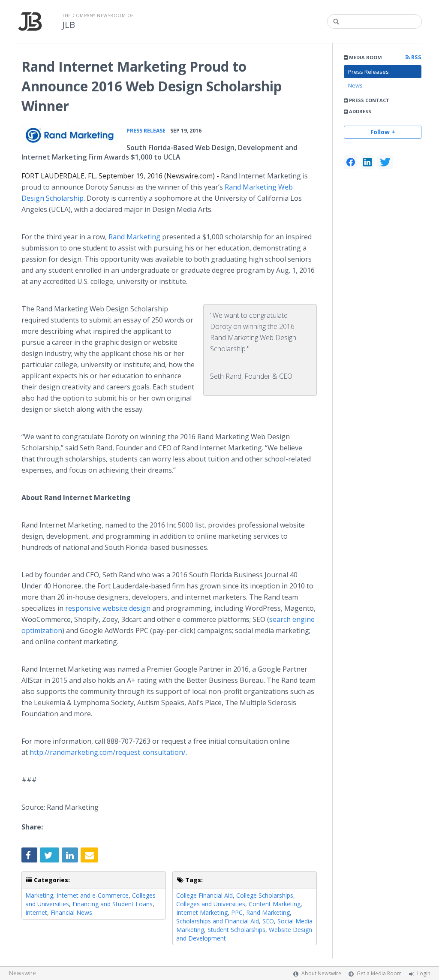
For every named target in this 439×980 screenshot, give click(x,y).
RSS (415, 57)
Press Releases (368, 71)
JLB (68, 24)
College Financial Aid (204, 895)
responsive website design (107, 608)
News (355, 85)
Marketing (39, 895)
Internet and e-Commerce (93, 895)
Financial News (71, 912)
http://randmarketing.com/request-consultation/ (108, 752)
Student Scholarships (236, 930)
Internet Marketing (202, 912)
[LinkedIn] (367, 162)
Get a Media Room (379, 973)
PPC (237, 912)
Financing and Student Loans (112, 904)
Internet (36, 912)
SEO (268, 921)
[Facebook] (351, 162)
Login (423, 973)
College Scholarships (264, 895)
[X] (385, 162)
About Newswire (321, 973)
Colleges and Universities (210, 904)
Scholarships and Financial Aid (217, 921)
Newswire (22, 973)
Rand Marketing (134, 236)
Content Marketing (275, 904)
